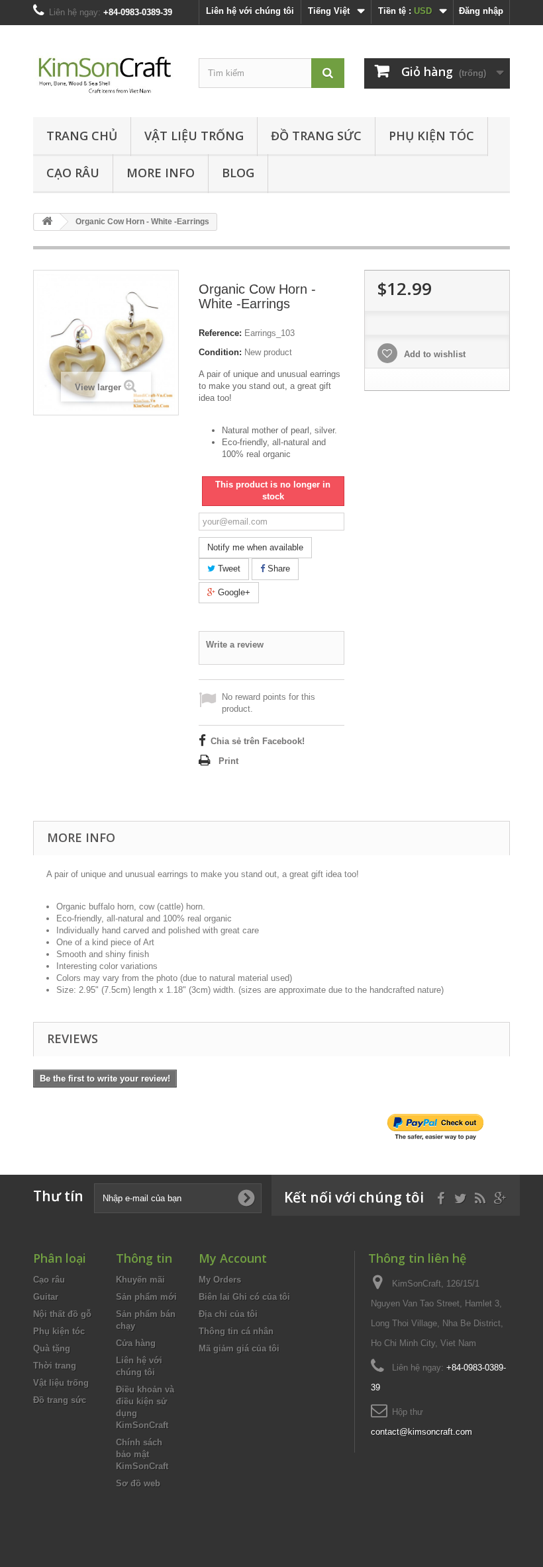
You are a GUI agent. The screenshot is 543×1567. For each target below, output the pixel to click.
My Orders (220, 1280)
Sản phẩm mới (146, 1297)
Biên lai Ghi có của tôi (244, 1297)
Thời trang (54, 1366)
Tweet (227, 568)
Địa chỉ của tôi (228, 1314)
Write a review (235, 645)
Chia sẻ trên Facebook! (258, 741)
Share (277, 568)
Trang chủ (81, 136)
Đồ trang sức (316, 136)
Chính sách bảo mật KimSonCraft (142, 1454)
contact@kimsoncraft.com (421, 1432)
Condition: (220, 352)
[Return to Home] (47, 222)
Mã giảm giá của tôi (239, 1348)
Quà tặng (51, 1348)
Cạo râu (72, 173)
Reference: (220, 333)
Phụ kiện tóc (431, 136)
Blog (238, 173)
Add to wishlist (433, 354)
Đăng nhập (481, 11)
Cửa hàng (136, 1343)
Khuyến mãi (140, 1280)
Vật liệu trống (194, 136)
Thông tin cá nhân (236, 1331)
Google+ (232, 592)
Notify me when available (255, 547)
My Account (233, 1258)
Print (228, 761)
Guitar (45, 1297)
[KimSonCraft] (106, 76)
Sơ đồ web (138, 1483)
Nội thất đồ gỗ (62, 1314)
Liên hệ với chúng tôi (250, 11)
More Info (160, 173)
